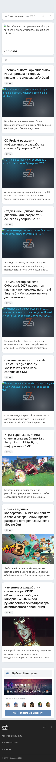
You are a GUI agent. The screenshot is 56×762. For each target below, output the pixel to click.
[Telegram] (51, 727)
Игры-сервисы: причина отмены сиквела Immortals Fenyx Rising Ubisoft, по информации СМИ (24, 440)
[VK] (44, 727)
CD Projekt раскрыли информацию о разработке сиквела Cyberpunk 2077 (24, 144)
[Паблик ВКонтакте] (9, 673)
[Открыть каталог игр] (49, 16)
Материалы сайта (10, 742)
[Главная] (6, 60)
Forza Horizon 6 (15, 16)
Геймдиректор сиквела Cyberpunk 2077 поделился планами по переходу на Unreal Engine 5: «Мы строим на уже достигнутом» (27, 289)
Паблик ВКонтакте (24, 673)
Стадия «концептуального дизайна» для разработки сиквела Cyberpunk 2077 (23, 215)
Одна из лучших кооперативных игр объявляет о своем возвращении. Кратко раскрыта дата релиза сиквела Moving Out (27, 516)
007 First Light (37, 16)
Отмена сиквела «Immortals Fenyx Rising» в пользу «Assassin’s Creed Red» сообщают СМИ (24, 366)
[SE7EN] (5, 727)
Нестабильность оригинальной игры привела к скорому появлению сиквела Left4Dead (27, 74)
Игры (8, 83)
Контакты (6, 749)
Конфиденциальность (12, 735)
